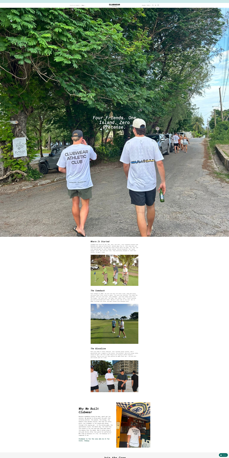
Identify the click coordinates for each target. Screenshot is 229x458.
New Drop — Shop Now (114, 1)
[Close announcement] (149, 1)
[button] (75, 5)
